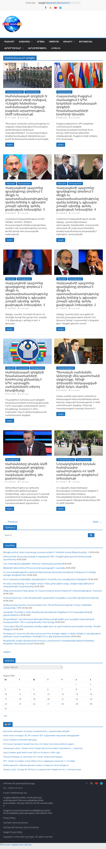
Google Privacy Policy (12, 832)
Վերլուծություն (37, 48)
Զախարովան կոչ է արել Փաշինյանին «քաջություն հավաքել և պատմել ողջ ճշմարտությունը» (51, 597)
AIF (9, 724)
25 (20, 704)
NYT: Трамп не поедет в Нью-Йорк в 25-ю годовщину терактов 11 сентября (39, 761)
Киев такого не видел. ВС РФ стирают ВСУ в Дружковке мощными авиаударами (41, 735)
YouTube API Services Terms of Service (21, 827)
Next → (97, 521)
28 (63, 704)
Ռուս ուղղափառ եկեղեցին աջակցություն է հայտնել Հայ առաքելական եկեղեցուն (45, 579)
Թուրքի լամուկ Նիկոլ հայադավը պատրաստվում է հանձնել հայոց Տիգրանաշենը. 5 (46, 552)
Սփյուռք (54, 41)
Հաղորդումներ (12, 48)
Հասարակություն (14, 92)
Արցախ (41, 41)
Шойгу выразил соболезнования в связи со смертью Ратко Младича (35, 765)
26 (34, 704)
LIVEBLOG (55, 48)
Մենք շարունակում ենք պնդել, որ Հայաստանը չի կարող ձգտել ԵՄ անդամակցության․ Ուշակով (52, 590)
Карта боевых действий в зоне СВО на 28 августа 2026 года (31, 752)
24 (6, 704)
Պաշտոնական (32, 92)
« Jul (5, 715)
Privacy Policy (9, 817)
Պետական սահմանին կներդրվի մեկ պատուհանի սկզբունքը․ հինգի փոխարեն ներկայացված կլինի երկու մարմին (78, 379)
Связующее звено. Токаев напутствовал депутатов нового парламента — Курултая (43, 748)
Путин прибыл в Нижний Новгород (19, 739)
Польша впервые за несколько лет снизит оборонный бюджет (33, 756)
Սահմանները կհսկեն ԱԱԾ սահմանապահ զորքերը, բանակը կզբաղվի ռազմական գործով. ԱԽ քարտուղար (26, 471)
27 (48, 704)
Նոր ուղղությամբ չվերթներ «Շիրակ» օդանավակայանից (32, 563)
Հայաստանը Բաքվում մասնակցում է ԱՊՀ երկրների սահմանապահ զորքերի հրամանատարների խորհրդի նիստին (76, 105)
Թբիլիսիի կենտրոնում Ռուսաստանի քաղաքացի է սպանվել (34, 568)
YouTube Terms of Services (15, 822)
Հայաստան (24, 41)
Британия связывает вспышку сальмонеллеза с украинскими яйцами (36, 731)
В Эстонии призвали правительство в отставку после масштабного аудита (38, 744)
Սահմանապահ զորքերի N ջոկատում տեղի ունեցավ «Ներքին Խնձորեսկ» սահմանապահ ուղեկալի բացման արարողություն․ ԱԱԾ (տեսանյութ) (26, 105)
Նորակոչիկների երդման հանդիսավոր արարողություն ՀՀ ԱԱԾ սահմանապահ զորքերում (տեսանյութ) (77, 471)
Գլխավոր (9, 41)
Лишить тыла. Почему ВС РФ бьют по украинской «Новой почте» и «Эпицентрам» (42, 769)
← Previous (11, 521)
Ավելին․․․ (7, 652)
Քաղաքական (85, 41)
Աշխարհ (67, 41)
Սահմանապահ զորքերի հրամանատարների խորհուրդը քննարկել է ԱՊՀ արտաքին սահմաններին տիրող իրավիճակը (24, 381)
